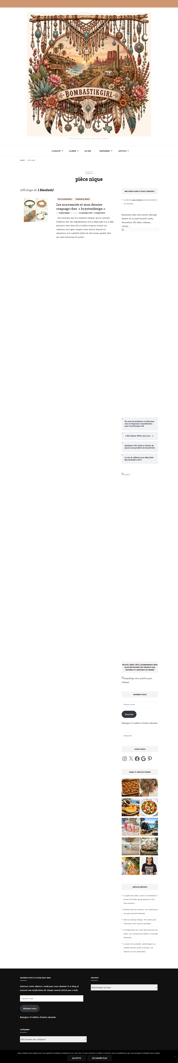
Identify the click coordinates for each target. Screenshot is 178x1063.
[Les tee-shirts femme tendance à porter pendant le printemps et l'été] (149, 866)
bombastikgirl (64, 213)
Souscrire (129, 714)
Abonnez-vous (29, 1008)
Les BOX (88, 151)
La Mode (72, 151)
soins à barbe (137, 200)
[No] (175, 1056)
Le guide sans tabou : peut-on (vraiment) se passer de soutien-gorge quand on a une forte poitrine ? (140, 899)
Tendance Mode (82, 199)
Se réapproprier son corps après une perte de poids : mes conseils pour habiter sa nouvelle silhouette (141, 933)
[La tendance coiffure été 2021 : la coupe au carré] (149, 788)
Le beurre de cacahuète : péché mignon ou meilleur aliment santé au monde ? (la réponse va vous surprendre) (139, 948)
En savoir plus (99, 1058)
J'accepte (76, 1058)
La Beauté (56, 151)
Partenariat (105, 151)
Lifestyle (122, 151)
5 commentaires (99, 213)
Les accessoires (65, 199)
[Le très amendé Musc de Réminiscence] (131, 866)
